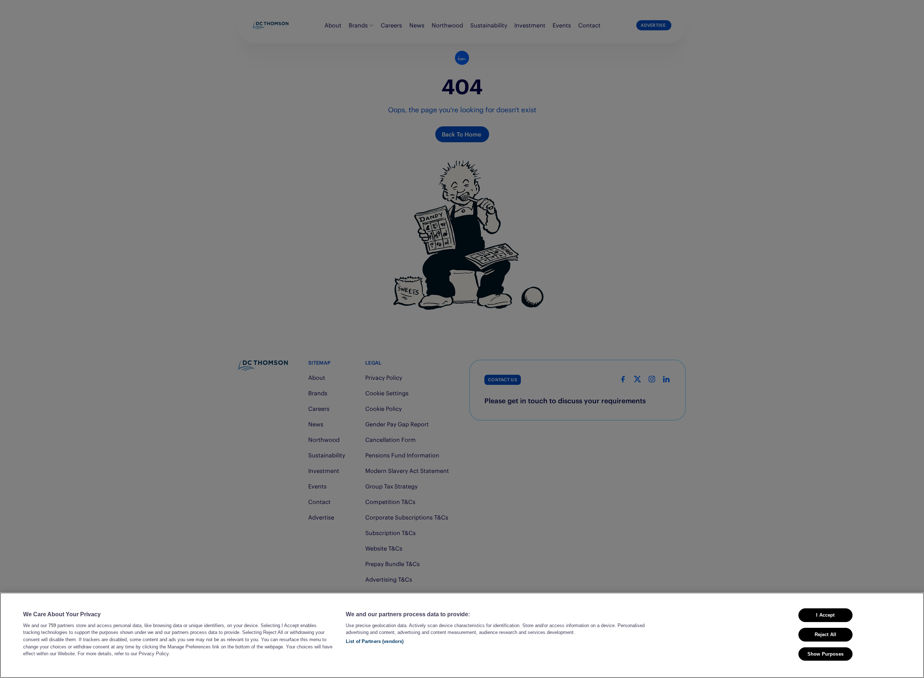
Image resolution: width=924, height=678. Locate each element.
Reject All (825, 634)
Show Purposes (825, 654)
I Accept (825, 615)
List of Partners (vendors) (375, 641)
